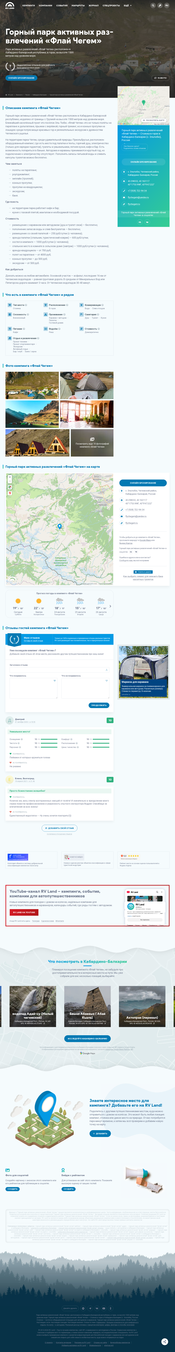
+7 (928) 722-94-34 (137, 190)
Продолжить (99, 705)
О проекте (49, 1343)
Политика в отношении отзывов (59, 834)
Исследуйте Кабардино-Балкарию (87, 1039)
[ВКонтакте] (147, 222)
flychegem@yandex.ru (138, 197)
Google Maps (145, 540)
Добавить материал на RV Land (74, 1345)
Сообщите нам (125, 560)
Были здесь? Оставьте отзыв (28, 68)
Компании (45, 5)
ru (166, 5)
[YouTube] (104, 1308)
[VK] (97, 1308)
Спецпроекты (111, 5)
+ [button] (10, 477)
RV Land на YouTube (24, 912)
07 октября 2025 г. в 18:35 (25, 722)
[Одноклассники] (110, 1308)
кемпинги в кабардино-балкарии (43, 1228)
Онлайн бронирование (21, 78)
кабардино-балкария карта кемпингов (73, 1232)
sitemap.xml (108, 1345)
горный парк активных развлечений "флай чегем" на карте (130, 1238)
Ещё (126, 5)
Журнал (94, 5)
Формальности (95, 1345)
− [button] (10, 481)
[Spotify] (83, 1308)
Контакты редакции (63, 1343)
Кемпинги (28, 5)
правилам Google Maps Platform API (119, 1049)
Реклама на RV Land (82, 1343)
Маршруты (78, 5)
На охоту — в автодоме (56, 1325)
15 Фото (162, 78)
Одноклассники (47, 921)
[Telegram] (90, 1308)
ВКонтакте (60, 921)
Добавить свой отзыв (61, 828)
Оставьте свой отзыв (33, 641)
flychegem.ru (134, 204)
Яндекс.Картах (125, 543)
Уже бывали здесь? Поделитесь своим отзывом (135, 147)
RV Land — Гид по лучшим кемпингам (63, 1330)
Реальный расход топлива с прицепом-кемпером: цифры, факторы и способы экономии (99, 1325)
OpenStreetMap (108, 584)
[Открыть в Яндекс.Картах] (10, 493)
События (62, 5)
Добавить (101, 1133)
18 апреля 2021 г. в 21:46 (25, 781)
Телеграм (36, 921)
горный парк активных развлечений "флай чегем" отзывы (80, 1228)
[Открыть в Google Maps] (10, 487)
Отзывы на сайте (100, 1343)
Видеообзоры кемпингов (120, 1343)
